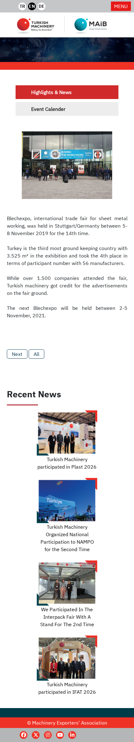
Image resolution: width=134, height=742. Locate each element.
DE (42, 6)
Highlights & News (51, 92)
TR (22, 6)
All (36, 354)
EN (32, 6)
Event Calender (48, 109)
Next (17, 354)
